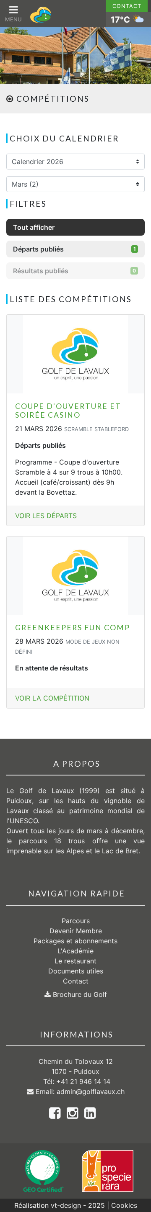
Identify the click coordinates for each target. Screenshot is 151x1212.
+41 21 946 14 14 (83, 1081)
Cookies (124, 1205)
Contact (126, 6)
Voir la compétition (52, 698)
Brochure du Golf (79, 994)
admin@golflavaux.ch (91, 1091)
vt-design (66, 1205)
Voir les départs (46, 515)
